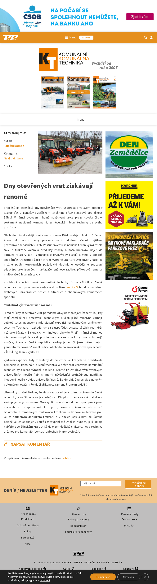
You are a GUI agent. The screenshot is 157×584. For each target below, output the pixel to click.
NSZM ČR (116, 562)
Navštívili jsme (13, 158)
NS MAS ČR (103, 562)
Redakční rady (78, 525)
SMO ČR (66, 562)
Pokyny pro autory (78, 519)
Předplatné (27, 519)
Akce (28, 544)
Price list (129, 525)
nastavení (45, 580)
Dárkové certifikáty (28, 525)
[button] (138, 484)
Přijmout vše (103, 577)
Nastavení (128, 577)
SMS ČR (77, 562)
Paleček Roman (14, 146)
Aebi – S (72, 287)
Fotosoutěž (27, 537)
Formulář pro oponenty (78, 532)
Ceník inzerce (129, 519)
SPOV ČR (89, 562)
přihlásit (67, 458)
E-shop (28, 531)
